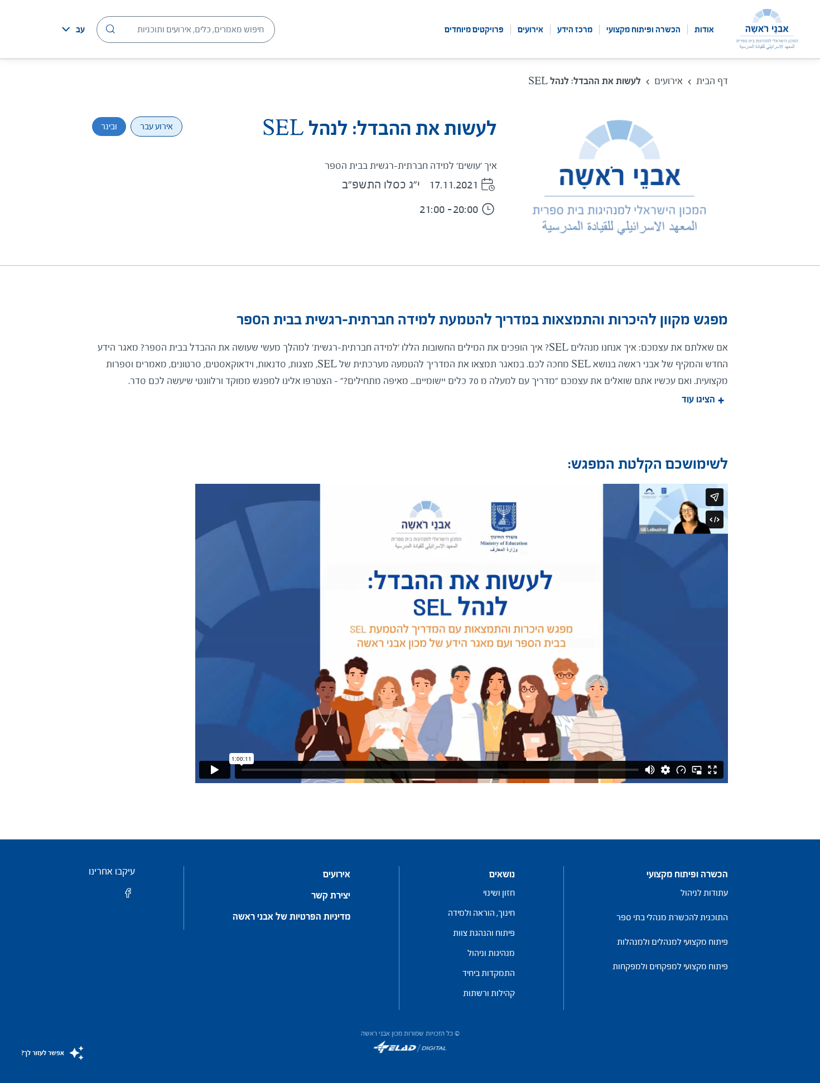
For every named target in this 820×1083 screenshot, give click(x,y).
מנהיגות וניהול (491, 953)
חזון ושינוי (499, 892)
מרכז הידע (574, 30)
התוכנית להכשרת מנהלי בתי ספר (672, 917)
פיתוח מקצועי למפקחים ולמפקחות (670, 966)
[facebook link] (128, 896)
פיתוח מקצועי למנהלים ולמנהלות (672, 941)
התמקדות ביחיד (488, 973)
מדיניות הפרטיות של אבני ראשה (291, 916)
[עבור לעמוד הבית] (767, 29)
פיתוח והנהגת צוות (484, 932)
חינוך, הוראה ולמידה (481, 912)
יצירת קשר (330, 895)
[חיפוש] (110, 29)
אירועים (530, 30)
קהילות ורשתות (489, 993)
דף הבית (712, 81)
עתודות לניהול (704, 892)
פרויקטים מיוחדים (474, 30)
